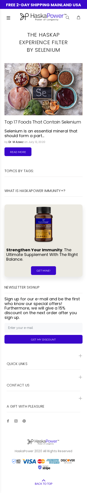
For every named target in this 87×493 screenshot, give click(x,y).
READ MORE (18, 152)
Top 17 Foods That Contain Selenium (42, 122)
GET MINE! (43, 270)
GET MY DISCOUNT (43, 339)
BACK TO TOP (43, 483)
